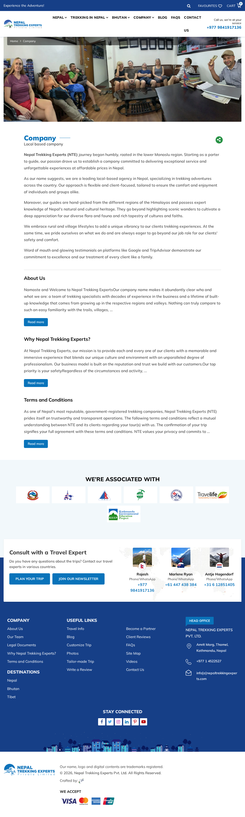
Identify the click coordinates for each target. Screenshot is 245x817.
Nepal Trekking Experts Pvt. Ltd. (100, 773)
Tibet (11, 697)
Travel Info (75, 628)
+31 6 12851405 (219, 584)
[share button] (219, 141)
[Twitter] (110, 721)
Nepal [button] (58, 17)
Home (14, 41)
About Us (15, 628)
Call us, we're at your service (224, 24)
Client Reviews (138, 637)
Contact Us (192, 24)
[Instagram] (118, 721)
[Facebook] (101, 721)
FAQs (175, 17)
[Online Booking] (88, 800)
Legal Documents (21, 645)
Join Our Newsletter (78, 579)
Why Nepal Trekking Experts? (31, 653)
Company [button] (142, 17)
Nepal (12, 680)
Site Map (133, 653)
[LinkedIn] (126, 721)
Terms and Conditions (25, 661)
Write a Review (79, 669)
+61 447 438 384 (181, 584)
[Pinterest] (135, 721)
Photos (72, 653)
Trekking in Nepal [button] (88, 17)
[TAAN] (140, 494)
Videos (131, 661)
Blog (162, 17)
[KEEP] (124, 513)
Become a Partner (141, 628)
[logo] (29, 774)
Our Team (15, 637)
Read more (36, 322)
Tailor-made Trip (80, 661)
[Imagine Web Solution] (81, 780)
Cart (234, 6)
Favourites (207, 6)
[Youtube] (143, 721)
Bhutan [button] (119, 17)
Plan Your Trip (30, 579)
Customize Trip (79, 645)
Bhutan (13, 688)
